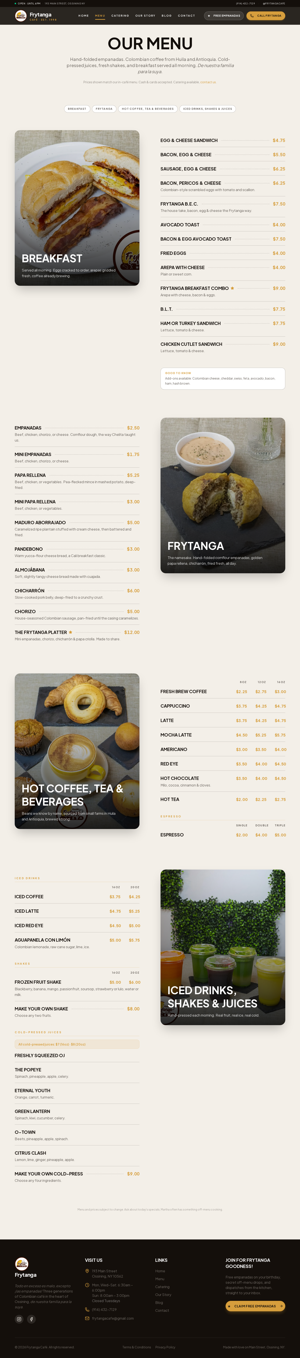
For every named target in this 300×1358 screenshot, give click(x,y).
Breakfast (77, 108)
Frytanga (104, 108)
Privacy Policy (165, 1347)
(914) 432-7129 (245, 3)
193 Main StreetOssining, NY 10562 (107, 1273)
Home (83, 15)
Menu (100, 15)
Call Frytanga (269, 15)
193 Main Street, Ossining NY (65, 3)
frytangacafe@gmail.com (113, 1318)
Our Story (145, 15)
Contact (186, 15)
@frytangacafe (274, 3)
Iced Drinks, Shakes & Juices (207, 108)
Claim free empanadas (252, 1306)
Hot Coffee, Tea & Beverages (148, 108)
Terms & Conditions (136, 1347)
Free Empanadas (224, 15)
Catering (120, 15)
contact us (208, 82)
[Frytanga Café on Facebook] (31, 1319)
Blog (167, 15)
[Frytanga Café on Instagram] (19, 1319)
